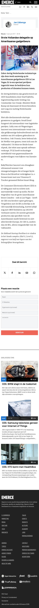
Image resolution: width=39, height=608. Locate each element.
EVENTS (24, 519)
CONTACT (25, 543)
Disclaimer (5, 601)
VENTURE (4, 525)
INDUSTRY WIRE (6, 563)
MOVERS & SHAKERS (8, 560)
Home (3, 13)
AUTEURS (25, 525)
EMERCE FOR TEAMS (28, 553)
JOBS (23, 532)
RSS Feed (5, 594)
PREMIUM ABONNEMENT (29, 550)
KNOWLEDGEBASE (27, 536)
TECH (3, 529)
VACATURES (25, 546)
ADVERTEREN (26, 557)
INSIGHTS (25, 522)
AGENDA (4, 543)
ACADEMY (25, 529)
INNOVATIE (5, 532)
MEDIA (3, 522)
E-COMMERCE (6, 515)
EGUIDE (4, 557)
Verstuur (19, 333)
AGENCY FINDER (6, 553)
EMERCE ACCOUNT (7, 550)
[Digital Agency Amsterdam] (9, 576)
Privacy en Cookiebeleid (9, 597)
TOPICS (4, 546)
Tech (18, 2)
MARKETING (5, 519)
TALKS (24, 515)
